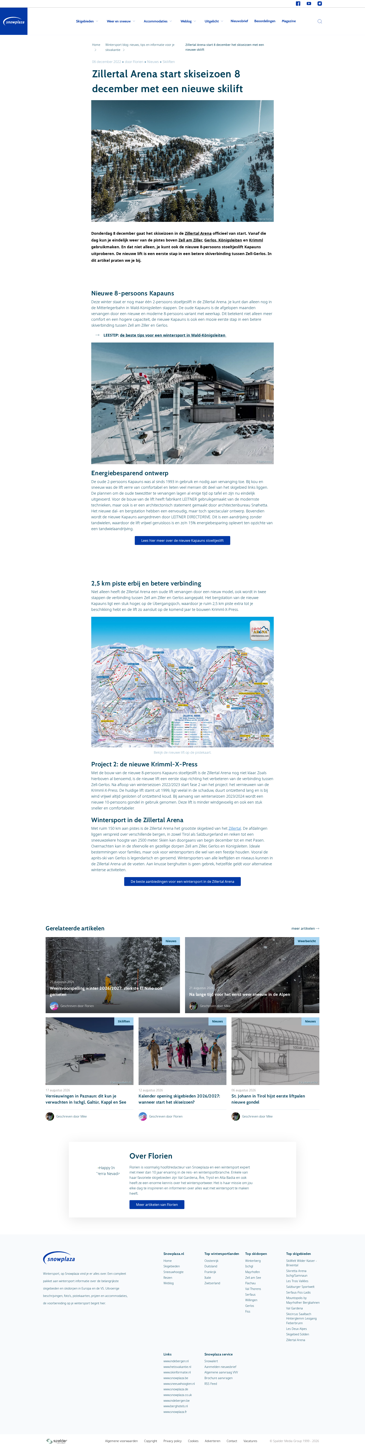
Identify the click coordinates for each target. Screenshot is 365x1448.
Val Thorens (253, 1289)
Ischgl (249, 1266)
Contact (232, 1441)
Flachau (250, 1283)
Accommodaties (156, 21)
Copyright (150, 1441)
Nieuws (153, 61)
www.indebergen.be (176, 1401)
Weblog (186, 21)
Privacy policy (172, 1441)
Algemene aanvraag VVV (221, 1372)
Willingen (251, 1300)
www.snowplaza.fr (175, 1412)
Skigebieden (85, 21)
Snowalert (211, 1361)
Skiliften (169, 61)
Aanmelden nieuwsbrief (220, 1367)
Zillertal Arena (198, 233)
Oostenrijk (211, 1261)
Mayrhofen (252, 1272)
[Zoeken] (319, 21)
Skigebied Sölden (297, 1334)
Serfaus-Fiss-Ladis (298, 1292)
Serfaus (250, 1294)
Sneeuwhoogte (173, 1272)
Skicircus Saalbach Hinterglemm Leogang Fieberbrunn (301, 1318)
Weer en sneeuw (119, 21)
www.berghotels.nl (175, 1406)
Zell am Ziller (190, 240)
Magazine (289, 21)
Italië (207, 1278)
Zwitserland (212, 1283)
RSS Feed (210, 1384)
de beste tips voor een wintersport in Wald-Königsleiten (173, 335)
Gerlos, (211, 240)
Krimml (256, 240)
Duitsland (210, 1266)
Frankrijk (210, 1272)
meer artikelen (303, 928)
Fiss (247, 1311)
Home (167, 1261)
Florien (138, 61)
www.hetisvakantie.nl (177, 1367)
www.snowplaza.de (175, 1389)
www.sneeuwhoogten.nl (179, 1384)
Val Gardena (294, 1308)
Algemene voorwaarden (121, 1441)
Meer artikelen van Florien (157, 1204)
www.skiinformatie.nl (177, 1372)
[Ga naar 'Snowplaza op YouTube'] (309, 3)
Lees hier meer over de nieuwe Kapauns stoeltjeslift (182, 540)
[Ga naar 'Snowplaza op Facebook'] (298, 3)
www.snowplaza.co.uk (177, 1395)
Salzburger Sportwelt (300, 1287)
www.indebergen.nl (176, 1361)
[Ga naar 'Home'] (13, 21)
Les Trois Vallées (297, 1281)
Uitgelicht (212, 21)
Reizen (167, 1278)
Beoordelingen (264, 21)
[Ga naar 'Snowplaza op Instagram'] (319, 3)
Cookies (193, 1441)
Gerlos (249, 1306)
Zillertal (235, 828)
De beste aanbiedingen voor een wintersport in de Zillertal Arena (182, 881)
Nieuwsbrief (239, 21)
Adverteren (212, 1441)
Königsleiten (230, 240)
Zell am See (253, 1278)
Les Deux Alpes (296, 1329)
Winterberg (253, 1261)
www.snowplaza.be (175, 1378)
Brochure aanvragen (218, 1378)
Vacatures (250, 1441)
